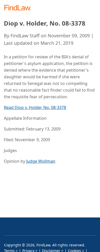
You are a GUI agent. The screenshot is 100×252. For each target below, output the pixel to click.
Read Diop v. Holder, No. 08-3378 (35, 107)
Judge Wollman (40, 161)
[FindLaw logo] (19, 8)
